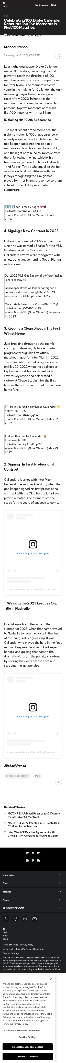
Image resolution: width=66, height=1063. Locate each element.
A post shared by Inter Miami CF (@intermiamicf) (33, 752)
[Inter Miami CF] (6, 5)
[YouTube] (34, 918)
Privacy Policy (21, 1023)
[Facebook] (15, 918)
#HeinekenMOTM (15, 440)
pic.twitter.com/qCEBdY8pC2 (23, 444)
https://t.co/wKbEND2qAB (44, 304)
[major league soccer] (5, 934)
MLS (37, 776)
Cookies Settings (11, 953)
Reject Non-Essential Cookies (27, 1046)
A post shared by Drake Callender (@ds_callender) (34, 589)
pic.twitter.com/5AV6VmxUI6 (23, 308)
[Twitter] (6, 918)
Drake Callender (17, 776)
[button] (61, 5)
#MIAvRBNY (12, 410)
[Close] (50, 979)
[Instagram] (25, 918)
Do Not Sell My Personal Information (21, 1030)
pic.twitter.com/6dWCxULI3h (23, 210)
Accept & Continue (27, 1056)
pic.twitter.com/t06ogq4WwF (23, 414)
